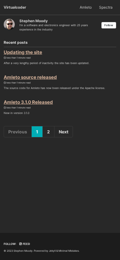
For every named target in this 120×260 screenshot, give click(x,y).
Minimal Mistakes (68, 250)
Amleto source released (30, 77)
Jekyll (52, 250)
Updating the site (23, 52)
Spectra (106, 7)
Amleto (86, 7)
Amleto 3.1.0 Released (28, 102)
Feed (26, 244)
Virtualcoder (15, 7)
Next (63, 131)
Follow (108, 25)
